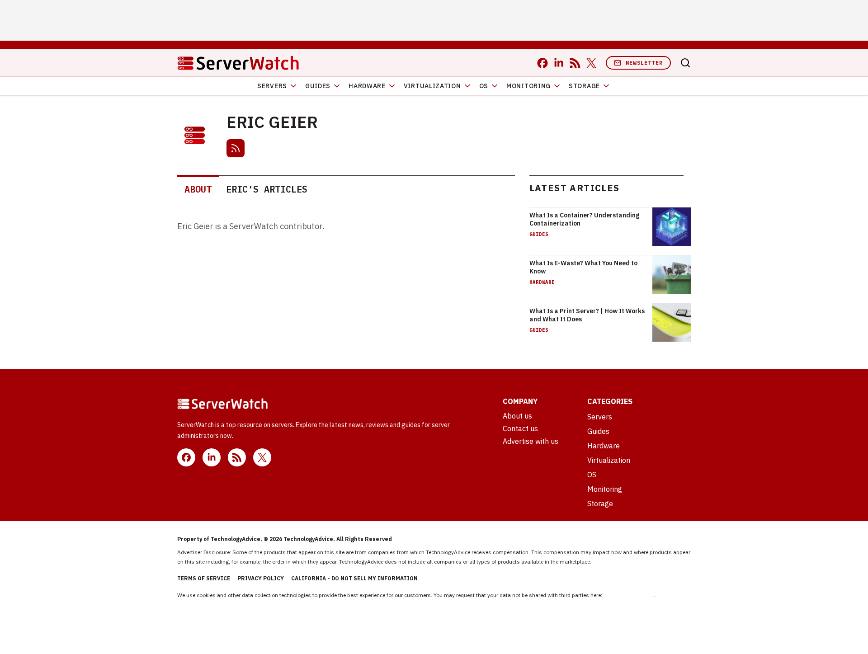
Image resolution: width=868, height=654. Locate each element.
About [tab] (198, 189)
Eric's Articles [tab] (266, 189)
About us (517, 415)
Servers (272, 86)
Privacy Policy (260, 578)
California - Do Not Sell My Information (354, 578)
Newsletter (644, 62)
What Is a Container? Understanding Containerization (584, 219)
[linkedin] (558, 63)
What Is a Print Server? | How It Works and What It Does (587, 315)
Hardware (367, 86)
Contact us (520, 428)
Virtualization (432, 86)
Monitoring (528, 86)
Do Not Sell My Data (629, 595)
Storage (584, 86)
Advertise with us (530, 441)
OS (483, 86)
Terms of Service (203, 578)
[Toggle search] (685, 62)
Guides (317, 86)
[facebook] (542, 63)
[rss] (575, 63)
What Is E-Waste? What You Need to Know (583, 267)
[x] (591, 63)
